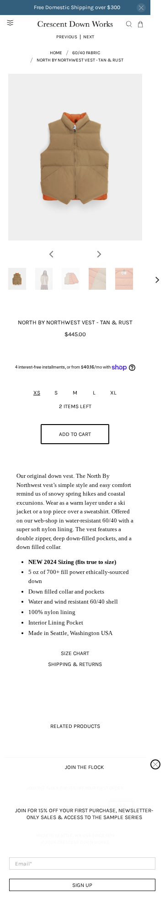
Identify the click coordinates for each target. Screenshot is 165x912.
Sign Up (82, 885)
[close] (155, 764)
